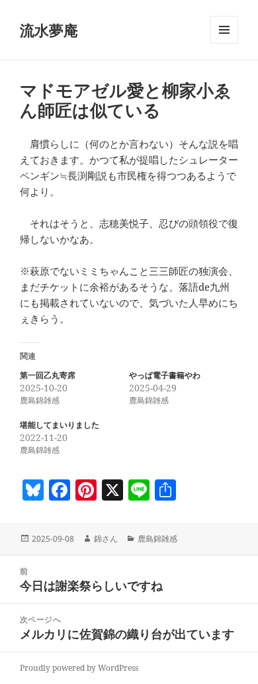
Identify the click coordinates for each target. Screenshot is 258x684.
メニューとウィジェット (224, 43)
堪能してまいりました (59, 424)
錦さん (106, 538)
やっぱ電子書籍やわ (164, 375)
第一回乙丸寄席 (47, 375)
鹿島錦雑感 (157, 538)
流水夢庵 (49, 30)
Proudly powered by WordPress (79, 667)
